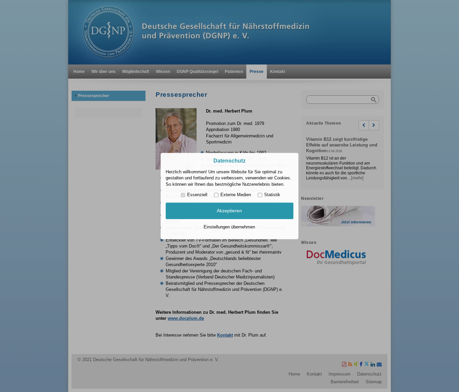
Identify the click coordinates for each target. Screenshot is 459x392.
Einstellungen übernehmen (229, 226)
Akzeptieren (229, 211)
